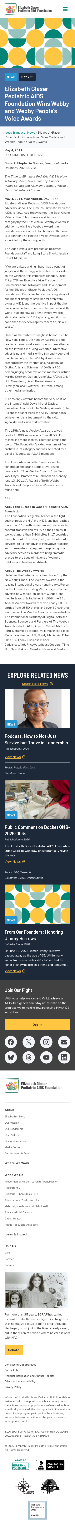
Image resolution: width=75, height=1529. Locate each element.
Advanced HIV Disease (18, 1212)
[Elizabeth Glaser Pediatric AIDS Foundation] (33, 1085)
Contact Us (11, 1370)
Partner (9, 1259)
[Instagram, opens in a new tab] (46, 1042)
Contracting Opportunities (20, 1365)
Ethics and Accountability (20, 1381)
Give (7, 1253)
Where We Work (17, 1163)
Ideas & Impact (15, 133)
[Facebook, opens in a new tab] (11, 1042)
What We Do (14, 1174)
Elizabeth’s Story (15, 1116)
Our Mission (12, 1123)
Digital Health (13, 1218)
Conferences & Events (18, 1153)
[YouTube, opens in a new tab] (46, 1057)
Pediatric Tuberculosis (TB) (21, 1194)
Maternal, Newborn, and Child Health (27, 1206)
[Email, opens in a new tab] (64, 1042)
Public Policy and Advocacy (21, 1225)
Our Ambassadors (15, 1141)
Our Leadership (14, 1129)
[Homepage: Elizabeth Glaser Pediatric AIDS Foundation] (18, 9)
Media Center (13, 1147)
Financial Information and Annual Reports (29, 1376)
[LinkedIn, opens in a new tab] (64, 1057)
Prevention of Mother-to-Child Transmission (31, 1181)
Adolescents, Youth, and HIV (22, 1200)
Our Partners (12, 1135)
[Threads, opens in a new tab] (28, 1057)
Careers (9, 1265)
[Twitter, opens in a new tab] (28, 1042)
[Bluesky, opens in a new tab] (11, 1057)
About (9, 1109)
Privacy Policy (13, 1387)
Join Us (10, 1246)
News (31, 133)
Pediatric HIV (12, 1188)
